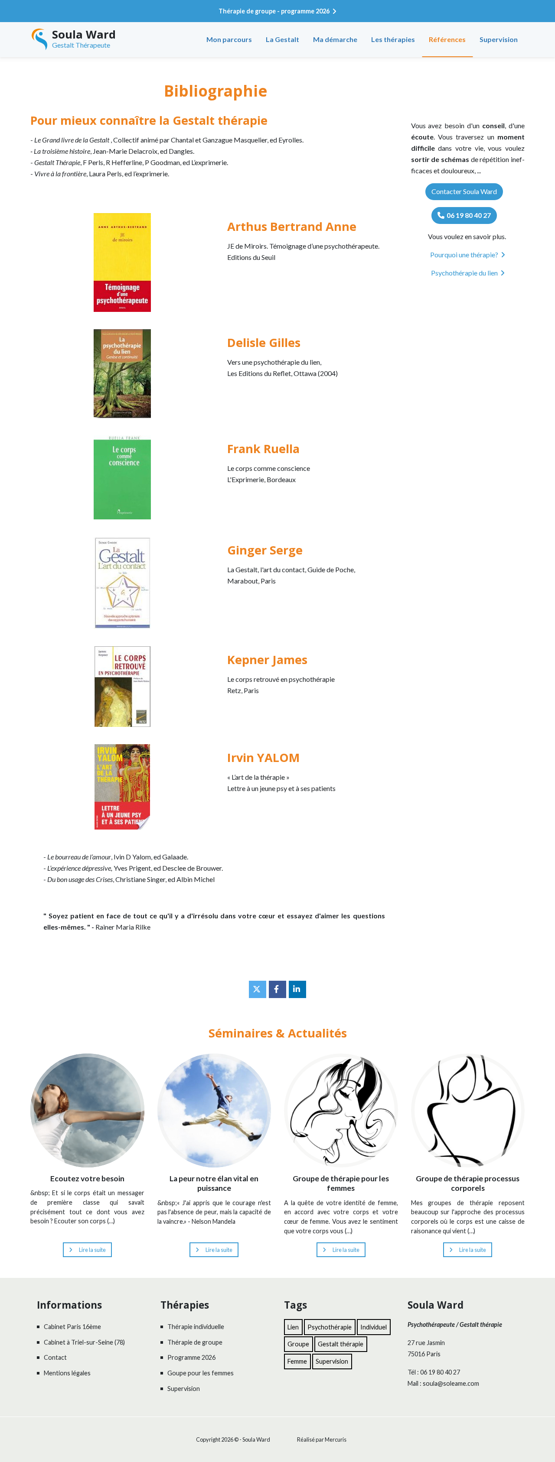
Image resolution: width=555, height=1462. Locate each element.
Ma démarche (335, 39)
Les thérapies (393, 39)
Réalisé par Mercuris (321, 1439)
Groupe (298, 1344)
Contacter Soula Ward (464, 191)
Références (447, 39)
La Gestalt (282, 39)
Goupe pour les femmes (200, 1373)
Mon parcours (229, 39)
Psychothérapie (329, 1327)
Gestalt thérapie (340, 1344)
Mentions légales (67, 1373)
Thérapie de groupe (194, 1342)
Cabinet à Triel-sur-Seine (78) (84, 1342)
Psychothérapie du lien (464, 273)
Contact (55, 1357)
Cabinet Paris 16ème (72, 1326)
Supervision (499, 39)
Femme (297, 1361)
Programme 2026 (191, 1357)
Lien (293, 1327)
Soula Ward (84, 34)
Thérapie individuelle (195, 1326)
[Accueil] (39, 39)
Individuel (373, 1327)
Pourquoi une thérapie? (464, 254)
